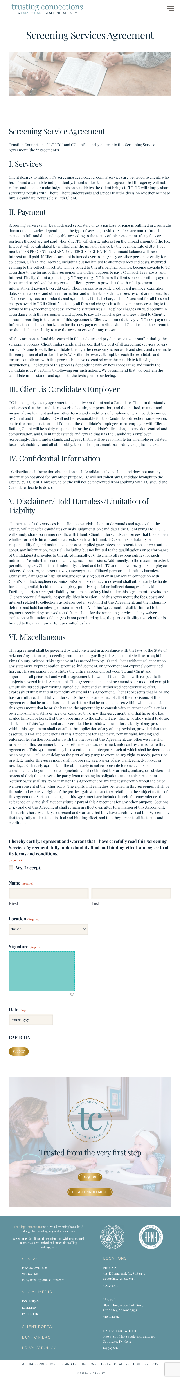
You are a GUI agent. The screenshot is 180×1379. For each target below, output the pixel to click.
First (13, 903)
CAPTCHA (19, 1037)
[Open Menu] (167, 9)
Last (95, 903)
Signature (26, 946)
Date (20, 1009)
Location (24, 918)
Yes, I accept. (28, 867)
